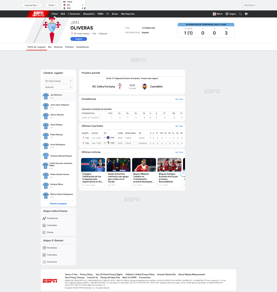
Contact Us (92, 277)
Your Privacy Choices (74, 277)
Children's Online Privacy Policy (140, 274)
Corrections (145, 277)
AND (112, 137)
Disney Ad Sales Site (110, 277)
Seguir (78, 39)
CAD (112, 143)
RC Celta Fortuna (81, 33)
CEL (87, 138)
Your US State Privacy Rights (109, 274)
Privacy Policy (86, 274)
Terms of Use (71, 274)
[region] (141, 115)
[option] (93, 173)
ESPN (38, 13)
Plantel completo (58, 203)
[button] (240, 14)
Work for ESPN (129, 277)
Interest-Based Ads (166, 274)
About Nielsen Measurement (191, 274)
